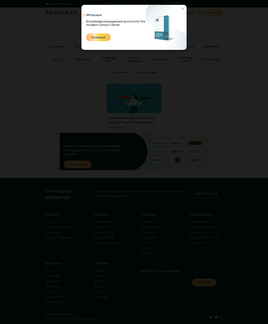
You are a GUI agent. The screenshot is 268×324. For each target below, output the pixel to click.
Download (98, 37)
